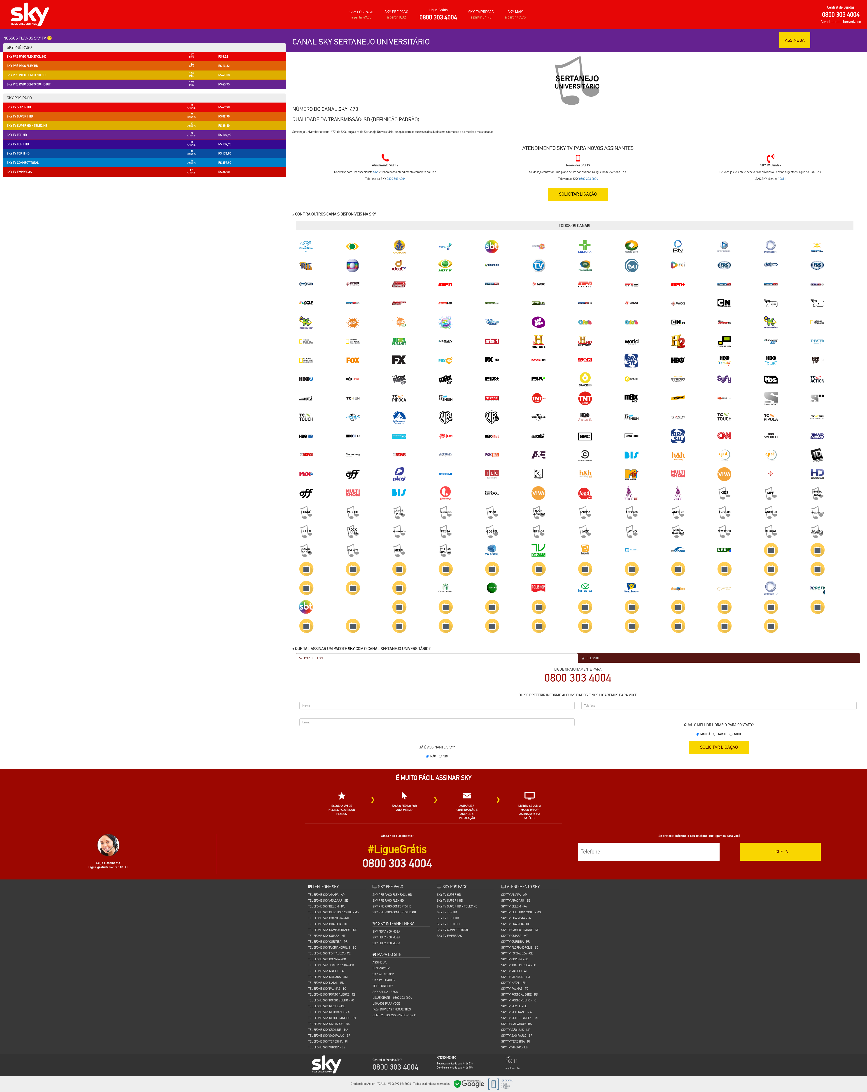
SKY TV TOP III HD (448, 924)
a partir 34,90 (481, 17)
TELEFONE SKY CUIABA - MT (326, 936)
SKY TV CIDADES (384, 980)
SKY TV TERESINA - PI (515, 1041)
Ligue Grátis (438, 10)
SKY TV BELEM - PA (514, 906)
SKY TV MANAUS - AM (515, 977)
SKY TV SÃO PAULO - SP (516, 1035)
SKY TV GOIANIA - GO (514, 959)
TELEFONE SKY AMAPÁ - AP (326, 894)
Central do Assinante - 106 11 (395, 1015)
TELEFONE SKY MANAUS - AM (327, 977)
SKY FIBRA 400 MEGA (386, 937)
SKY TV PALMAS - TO (514, 988)
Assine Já (380, 962)
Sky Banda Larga (385, 992)
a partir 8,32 (396, 17)
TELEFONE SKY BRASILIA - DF (327, 924)
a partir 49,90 (361, 17)
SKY (342, 109)
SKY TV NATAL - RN (513, 982)
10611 (782, 178)
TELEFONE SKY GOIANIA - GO (327, 959)
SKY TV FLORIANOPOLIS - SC (519, 947)
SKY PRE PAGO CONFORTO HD (392, 906)
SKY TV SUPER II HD (450, 900)
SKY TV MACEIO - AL (514, 971)
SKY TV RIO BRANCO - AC (517, 1012)
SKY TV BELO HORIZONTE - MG (521, 912)
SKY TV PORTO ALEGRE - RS (519, 994)
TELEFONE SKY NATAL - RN (326, 982)
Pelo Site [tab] (593, 658)
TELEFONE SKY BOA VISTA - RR (328, 918)
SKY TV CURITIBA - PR (515, 941)
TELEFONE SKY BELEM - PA (326, 906)
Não (433, 756)
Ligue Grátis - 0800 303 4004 (392, 997)
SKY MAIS (515, 12)
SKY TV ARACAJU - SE (515, 900)
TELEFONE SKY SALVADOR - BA (329, 1024)
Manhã (705, 734)
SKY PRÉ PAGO (396, 12)
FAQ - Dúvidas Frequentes (392, 1009)
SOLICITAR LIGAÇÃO (719, 747)
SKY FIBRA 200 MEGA (386, 943)
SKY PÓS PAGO (361, 12)
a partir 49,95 (515, 17)
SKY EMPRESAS (481, 12)
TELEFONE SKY (383, 986)
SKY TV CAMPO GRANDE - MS (520, 930)
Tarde (722, 734)
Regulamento (512, 1068)
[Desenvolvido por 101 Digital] (500, 1083)
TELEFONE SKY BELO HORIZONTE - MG (333, 912)
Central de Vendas (841, 7)
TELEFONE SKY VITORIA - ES (326, 1047)
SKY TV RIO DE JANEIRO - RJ (519, 1018)
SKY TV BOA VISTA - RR (516, 918)
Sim (445, 756)
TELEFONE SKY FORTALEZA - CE (329, 953)
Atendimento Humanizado (840, 22)
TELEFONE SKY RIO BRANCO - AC (329, 1012)
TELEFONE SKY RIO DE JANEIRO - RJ (332, 1018)
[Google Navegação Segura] (469, 1083)
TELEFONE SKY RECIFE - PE (326, 1006)
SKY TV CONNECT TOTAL (453, 930)
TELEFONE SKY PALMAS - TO (327, 988)
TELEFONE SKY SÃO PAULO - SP (329, 1035)
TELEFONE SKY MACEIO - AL (326, 971)
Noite (738, 734)
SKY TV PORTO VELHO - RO (518, 1000)
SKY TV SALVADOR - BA (516, 1024)
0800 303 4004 (438, 17)
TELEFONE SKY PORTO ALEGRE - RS (332, 994)
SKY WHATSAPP (383, 974)
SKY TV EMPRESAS (449, 936)
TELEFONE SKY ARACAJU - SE (328, 900)
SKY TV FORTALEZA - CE (517, 953)
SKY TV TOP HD (447, 912)
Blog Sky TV (381, 968)
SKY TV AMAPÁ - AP (514, 894)
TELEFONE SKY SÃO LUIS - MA (328, 1029)
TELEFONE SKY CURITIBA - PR (327, 941)
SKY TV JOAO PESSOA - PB (518, 965)
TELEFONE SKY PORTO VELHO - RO (331, 1000)
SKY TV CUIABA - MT (514, 936)
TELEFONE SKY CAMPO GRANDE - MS (332, 930)
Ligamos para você (386, 1003)
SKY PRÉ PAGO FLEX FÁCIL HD (392, 894)
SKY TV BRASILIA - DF (515, 924)
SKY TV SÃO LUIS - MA (515, 1029)
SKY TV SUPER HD (449, 894)
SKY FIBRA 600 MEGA (386, 931)
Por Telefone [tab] (313, 658)
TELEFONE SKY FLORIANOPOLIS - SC (332, 947)
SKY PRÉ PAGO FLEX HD (388, 900)
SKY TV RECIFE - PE (514, 1006)
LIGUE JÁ (780, 851)
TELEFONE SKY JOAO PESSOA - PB (331, 965)
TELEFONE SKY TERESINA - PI (327, 1041)
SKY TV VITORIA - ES (514, 1047)
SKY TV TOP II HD (448, 918)
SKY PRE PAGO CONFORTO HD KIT (394, 912)
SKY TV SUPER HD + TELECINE (457, 906)
